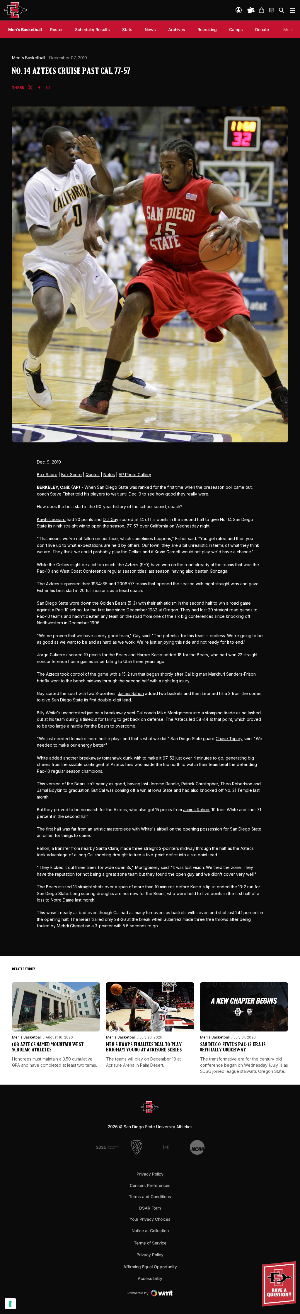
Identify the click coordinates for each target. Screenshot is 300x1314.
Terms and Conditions (150, 1196)
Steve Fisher (62, 493)
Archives (176, 29)
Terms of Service (150, 1242)
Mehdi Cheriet (70, 925)
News (150, 29)
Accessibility (150, 1278)
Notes (109, 474)
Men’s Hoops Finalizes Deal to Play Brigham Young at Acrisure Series (144, 1047)
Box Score (47, 474)
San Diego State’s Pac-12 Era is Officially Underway (232, 1047)
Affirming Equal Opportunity (150, 1266)
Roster (56, 29)
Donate (263, 29)
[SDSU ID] (238, 10)
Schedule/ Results (92, 29)
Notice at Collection (150, 1230)
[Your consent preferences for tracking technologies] (10, 1303)
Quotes (93, 474)
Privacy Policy (150, 1173)
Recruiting (208, 29)
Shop (261, 10)
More (288, 29)
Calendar (272, 10)
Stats (127, 29)
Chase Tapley (229, 738)
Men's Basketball (28, 57)
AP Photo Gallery (135, 474)
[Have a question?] (280, 1284)
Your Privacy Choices (150, 1219)
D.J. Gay (110, 519)
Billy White (47, 712)
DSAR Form (150, 1207)
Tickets (251, 10)
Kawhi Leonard (51, 519)
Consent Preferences (150, 1185)
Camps (237, 29)
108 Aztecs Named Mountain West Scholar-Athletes (47, 1047)
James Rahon (131, 693)
